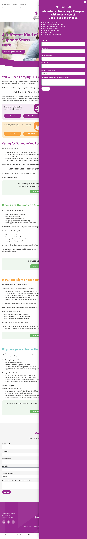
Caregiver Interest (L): (48, 70)
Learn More (31, 116)
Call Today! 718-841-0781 (14, 51)
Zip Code (44, 63)
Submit (46, 89)
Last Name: (45, 48)
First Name (45, 41)
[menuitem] (6, 5)
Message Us (36, 191)
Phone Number (46, 55)
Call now (15, 116)
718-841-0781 (63, 7)
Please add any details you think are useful (55, 77)
